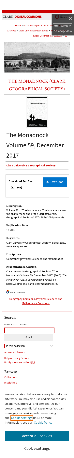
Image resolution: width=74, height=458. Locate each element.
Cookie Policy (43, 422)
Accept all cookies (37, 436)
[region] (37, 422)
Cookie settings (21, 418)
